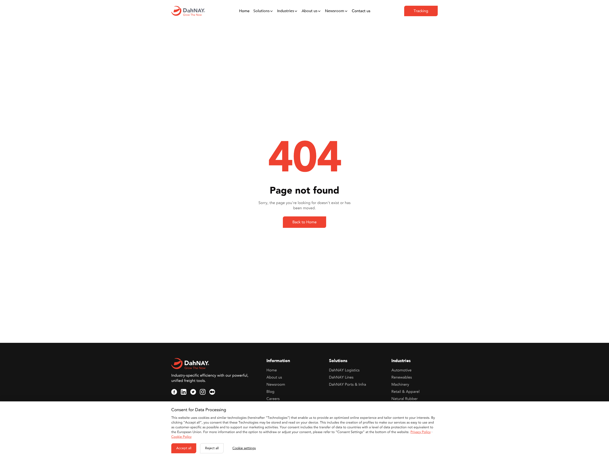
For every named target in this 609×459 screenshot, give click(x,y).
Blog (270, 391)
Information (278, 361)
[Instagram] (203, 392)
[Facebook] (174, 392)
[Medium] (212, 392)
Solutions (261, 11)
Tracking (421, 11)
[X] (193, 392)
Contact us (361, 11)
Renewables (401, 377)
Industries (285, 11)
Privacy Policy (420, 432)
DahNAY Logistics (344, 370)
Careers (273, 398)
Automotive (401, 370)
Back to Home (304, 222)
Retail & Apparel (405, 391)
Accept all (183, 448)
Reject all (212, 448)
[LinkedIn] (184, 392)
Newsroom (334, 11)
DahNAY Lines (341, 377)
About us (309, 11)
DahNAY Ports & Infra (347, 384)
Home (244, 11)
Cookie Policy (181, 437)
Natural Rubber (404, 398)
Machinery (400, 384)
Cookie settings (244, 448)
